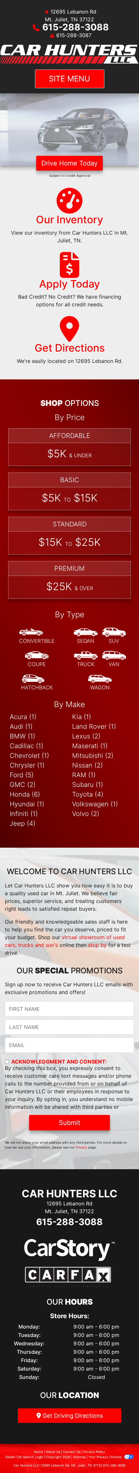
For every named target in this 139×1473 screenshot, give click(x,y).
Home (38, 1452)
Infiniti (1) (24, 814)
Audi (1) (21, 726)
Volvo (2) (85, 814)
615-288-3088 (75, 27)
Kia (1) (81, 717)
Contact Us (71, 1452)
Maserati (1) (90, 746)
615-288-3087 (73, 35)
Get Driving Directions (72, 1415)
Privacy (81, 1147)
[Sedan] (86, 636)
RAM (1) (84, 775)
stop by (97, 945)
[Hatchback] (37, 682)
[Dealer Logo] (69, 54)
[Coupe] (37, 659)
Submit (69, 1123)
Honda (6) (25, 794)
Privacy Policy (94, 1452)
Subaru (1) (87, 785)
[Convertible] (37, 636)
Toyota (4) (87, 794)
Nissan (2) (87, 765)
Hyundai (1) (27, 804)
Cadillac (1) (26, 746)
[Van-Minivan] (114, 659)
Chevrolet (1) (29, 755)
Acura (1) (23, 717)
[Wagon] (100, 682)
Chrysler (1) (27, 765)
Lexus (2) (86, 736)
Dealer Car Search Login (24, 1457)
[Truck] (86, 659)
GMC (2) (23, 785)
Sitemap (79, 1457)
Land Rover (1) (94, 726)
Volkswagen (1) (95, 804)
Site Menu (69, 78)
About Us (53, 1452)
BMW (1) (22, 736)
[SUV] (114, 636)
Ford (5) (22, 775)
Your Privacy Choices (106, 1457)
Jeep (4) (23, 823)
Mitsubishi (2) (92, 755)
